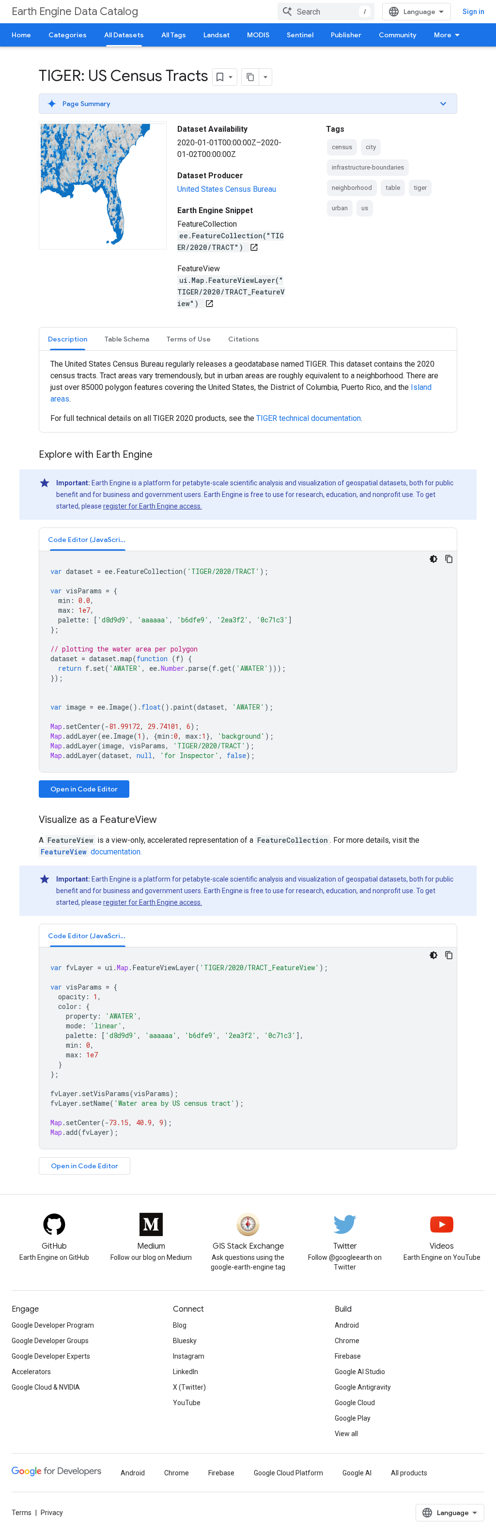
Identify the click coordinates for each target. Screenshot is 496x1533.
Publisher (346, 35)
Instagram (188, 1356)
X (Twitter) (189, 1387)
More (442, 35)
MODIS (258, 35)
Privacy (52, 1513)
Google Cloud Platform (288, 1473)
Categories (67, 35)
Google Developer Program (53, 1325)
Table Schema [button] (127, 339)
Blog (179, 1325)
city (371, 147)
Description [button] (67, 339)
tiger (420, 187)
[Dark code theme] (433, 559)
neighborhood (352, 187)
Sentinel (300, 35)
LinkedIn (185, 1372)
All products (409, 1473)
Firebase (348, 1356)
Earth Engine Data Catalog (75, 11)
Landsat (216, 35)
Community (398, 35)
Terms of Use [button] (189, 339)
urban (340, 208)
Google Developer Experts (51, 1356)
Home (21, 35)
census (342, 147)
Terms (21, 1513)
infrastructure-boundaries (368, 167)
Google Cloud (355, 1403)
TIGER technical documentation (308, 418)
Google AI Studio (360, 1372)
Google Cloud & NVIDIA (46, 1387)
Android (347, 1325)
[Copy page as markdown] (250, 77)
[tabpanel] (248, 391)
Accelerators (31, 1372)
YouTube (187, 1403)
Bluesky (185, 1341)
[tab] (67, 338)
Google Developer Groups (50, 1341)
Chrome (347, 1341)
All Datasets (124, 35)
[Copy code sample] (449, 559)
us (364, 208)
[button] (248, 103)
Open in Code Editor (84, 789)
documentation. (91, 851)
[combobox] (326, 11)
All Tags (173, 35)
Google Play (353, 1418)
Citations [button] (243, 339)
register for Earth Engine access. (152, 506)
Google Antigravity (363, 1387)
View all (346, 1434)
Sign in (473, 11)
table (393, 187)
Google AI (357, 1473)
